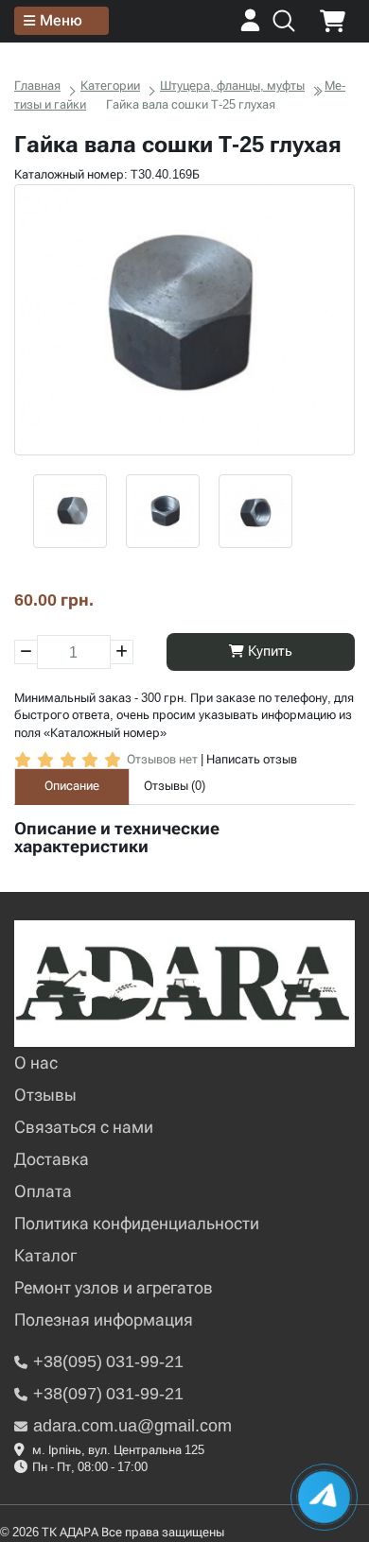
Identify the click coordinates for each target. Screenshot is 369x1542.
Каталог (45, 1255)
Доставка (51, 1159)
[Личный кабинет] (250, 27)
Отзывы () (174, 786)
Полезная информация (103, 1319)
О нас (36, 1062)
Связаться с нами (83, 1127)
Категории (110, 85)
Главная (37, 85)
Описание (71, 786)
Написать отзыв (251, 759)
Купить (268, 651)
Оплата (43, 1191)
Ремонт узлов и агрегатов (113, 1287)
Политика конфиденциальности (136, 1223)
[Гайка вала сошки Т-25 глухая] (184, 320)
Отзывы (45, 1095)
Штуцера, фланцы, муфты (232, 85)
